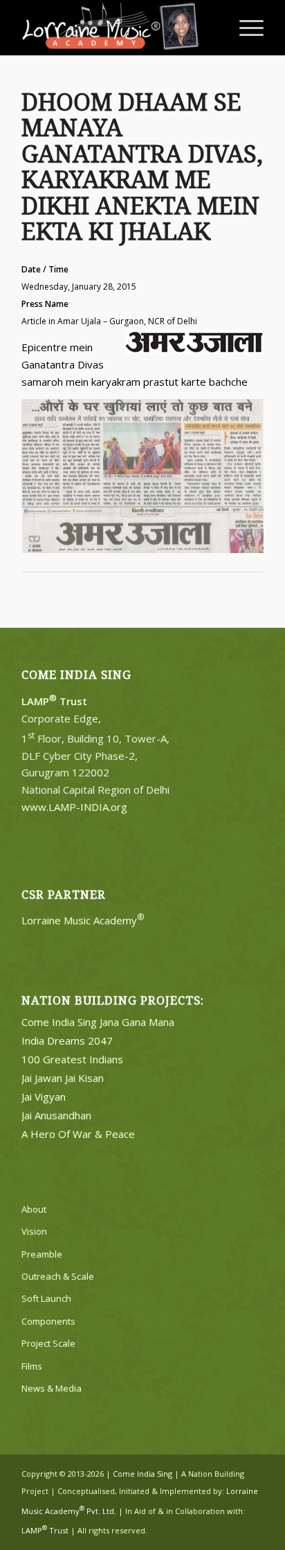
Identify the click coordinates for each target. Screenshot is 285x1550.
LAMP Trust (44, 1530)
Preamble (41, 1254)
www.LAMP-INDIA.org (74, 807)
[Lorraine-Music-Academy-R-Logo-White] (118, 27)
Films (31, 1366)
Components (48, 1321)
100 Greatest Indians (72, 1059)
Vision (34, 1231)
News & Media (51, 1388)
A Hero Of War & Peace (78, 1134)
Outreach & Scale (57, 1276)
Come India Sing (142, 1473)
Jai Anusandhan (56, 1115)
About (33, 1209)
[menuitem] (245, 27)
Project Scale (48, 1343)
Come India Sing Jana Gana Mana (97, 1022)
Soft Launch (46, 1298)
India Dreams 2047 (67, 1040)
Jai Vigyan (43, 1096)
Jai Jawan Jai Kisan (62, 1078)
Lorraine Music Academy (83, 920)
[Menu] (245, 27)
